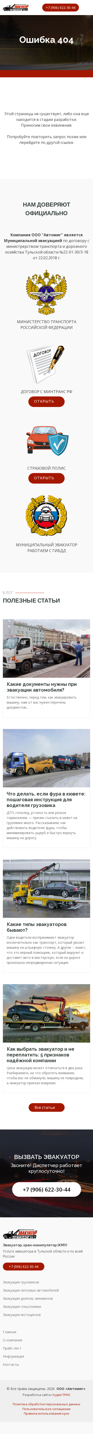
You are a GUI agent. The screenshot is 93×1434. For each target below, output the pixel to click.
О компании (12, 1340)
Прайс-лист (12, 1348)
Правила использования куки (46, 1413)
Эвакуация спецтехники (22, 1306)
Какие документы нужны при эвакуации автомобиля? (42, 687)
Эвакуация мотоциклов (22, 1314)
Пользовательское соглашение (46, 1409)
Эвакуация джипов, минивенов (28, 1298)
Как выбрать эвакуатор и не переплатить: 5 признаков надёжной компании (40, 1054)
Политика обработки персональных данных (46, 1404)
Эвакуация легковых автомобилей (31, 1290)
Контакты (11, 1364)
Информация (13, 1356)
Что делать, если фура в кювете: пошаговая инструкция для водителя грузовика (46, 799)
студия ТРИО (60, 1395)
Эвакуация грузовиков (21, 1282)
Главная (9, 1332)
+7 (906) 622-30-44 (46, 1189)
